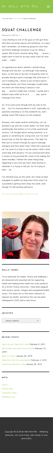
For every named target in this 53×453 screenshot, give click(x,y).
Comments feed (9, 393)
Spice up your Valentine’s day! (15, 344)
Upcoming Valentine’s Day (13, 364)
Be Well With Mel (20, 6)
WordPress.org (8, 397)
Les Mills (26, 194)
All (3, 194)
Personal (34, 194)
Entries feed (7, 389)
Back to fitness (9, 356)
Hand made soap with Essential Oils (18, 348)
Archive (8, 194)
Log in (4, 384)
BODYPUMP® (17, 194)
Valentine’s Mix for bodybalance (16, 360)
